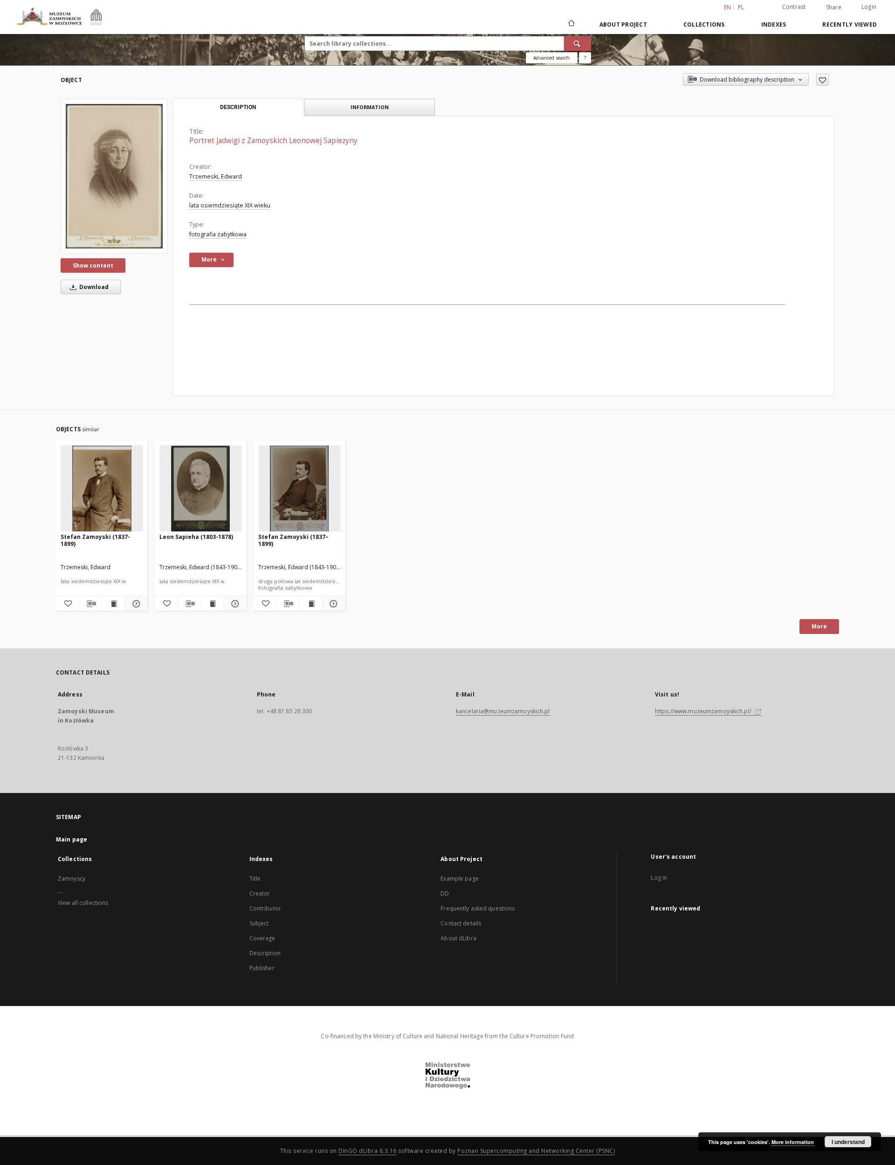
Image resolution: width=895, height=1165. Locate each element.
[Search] (577, 43)
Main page (71, 839)
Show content (93, 265)
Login (868, 7)
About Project (623, 24)
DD (445, 893)
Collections (704, 24)
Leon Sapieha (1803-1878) (196, 537)
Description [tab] (238, 107)
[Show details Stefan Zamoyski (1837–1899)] (332, 604)
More (819, 626)
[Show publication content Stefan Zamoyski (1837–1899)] (311, 604)
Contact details (461, 923)
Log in (659, 878)
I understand (848, 1141)
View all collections (83, 903)
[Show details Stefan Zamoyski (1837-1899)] (135, 604)
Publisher (262, 968)
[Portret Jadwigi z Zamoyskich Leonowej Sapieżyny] (114, 176)
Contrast (794, 7)
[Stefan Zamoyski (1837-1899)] (102, 489)
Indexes (773, 24)
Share (833, 7)
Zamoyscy (71, 878)
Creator (259, 893)
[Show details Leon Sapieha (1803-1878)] (233, 604)
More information (792, 1141)
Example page (459, 878)
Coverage (262, 938)
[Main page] (570, 24)
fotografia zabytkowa (218, 234)
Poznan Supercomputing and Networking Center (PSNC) (536, 1151)
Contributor (265, 908)
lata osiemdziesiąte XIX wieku (229, 205)
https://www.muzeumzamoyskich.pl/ (704, 711)
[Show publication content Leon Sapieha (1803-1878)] (212, 604)
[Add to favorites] (822, 80)
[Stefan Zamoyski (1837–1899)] (299, 489)
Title (255, 878)
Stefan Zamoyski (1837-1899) (95, 540)
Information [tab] (370, 106)
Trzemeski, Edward (215, 176)
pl (741, 7)
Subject (259, 923)
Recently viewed (849, 24)
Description (265, 953)
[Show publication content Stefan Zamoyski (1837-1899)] (113, 604)
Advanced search (551, 58)
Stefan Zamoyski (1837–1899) (293, 540)
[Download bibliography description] (90, 604)
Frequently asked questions (478, 908)
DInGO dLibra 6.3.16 (367, 1151)
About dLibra (458, 938)
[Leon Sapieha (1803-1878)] (200, 489)
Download (93, 287)
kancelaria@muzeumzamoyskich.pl (503, 711)
